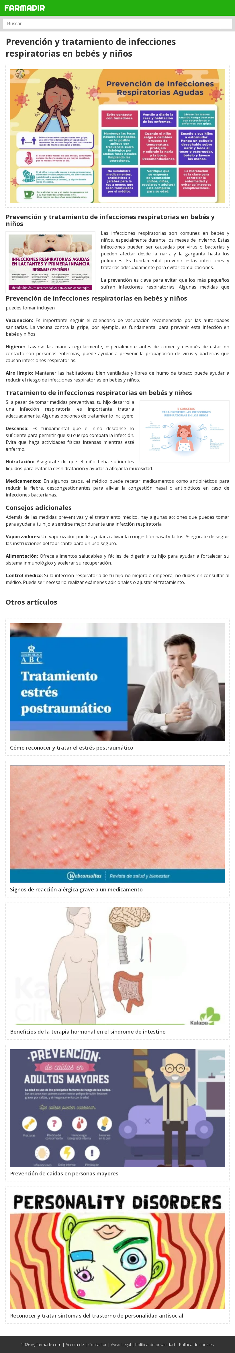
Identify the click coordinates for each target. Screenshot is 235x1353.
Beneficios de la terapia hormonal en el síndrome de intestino (88, 1031)
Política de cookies (196, 1344)
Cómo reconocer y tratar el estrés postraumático (71, 747)
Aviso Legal (121, 1344)
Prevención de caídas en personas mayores (64, 1173)
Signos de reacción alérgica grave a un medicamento (76, 889)
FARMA (24, 8)
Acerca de (75, 1344)
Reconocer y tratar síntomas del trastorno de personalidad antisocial (96, 1315)
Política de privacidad (155, 1344)
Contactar (97, 1344)
